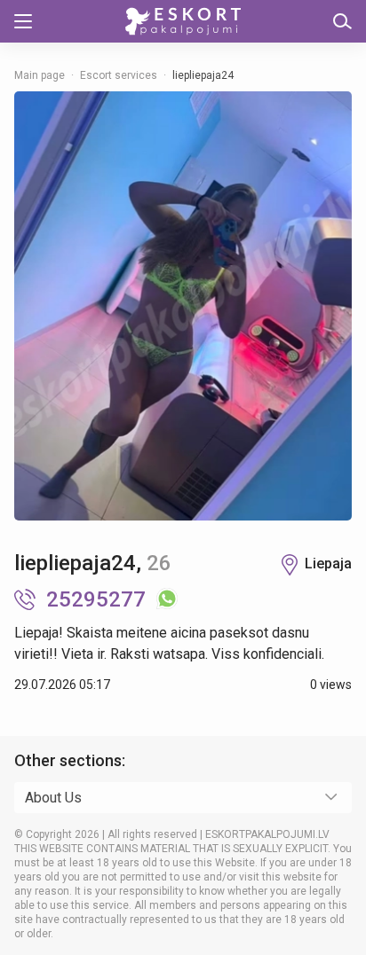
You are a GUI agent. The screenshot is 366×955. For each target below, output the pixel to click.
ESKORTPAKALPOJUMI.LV (267, 834)
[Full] (183, 306)
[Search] (342, 21)
